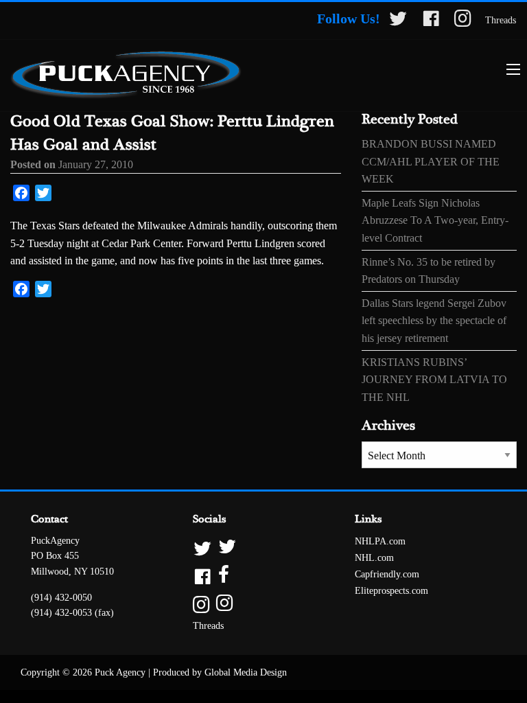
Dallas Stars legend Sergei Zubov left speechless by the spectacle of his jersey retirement (434, 320)
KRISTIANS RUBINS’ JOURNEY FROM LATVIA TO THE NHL (434, 379)
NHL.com (374, 558)
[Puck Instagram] (463, 21)
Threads (500, 20)
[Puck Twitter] (398, 21)
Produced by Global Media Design (220, 672)
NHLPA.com (380, 541)
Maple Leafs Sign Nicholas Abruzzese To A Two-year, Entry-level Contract (435, 220)
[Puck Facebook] (431, 21)
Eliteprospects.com (391, 591)
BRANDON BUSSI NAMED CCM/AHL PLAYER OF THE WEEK (431, 161)
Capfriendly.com (387, 574)
